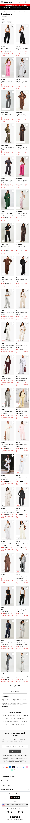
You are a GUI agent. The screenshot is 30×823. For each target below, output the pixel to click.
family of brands (7, 758)
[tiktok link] (22, 812)
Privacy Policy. (22, 761)
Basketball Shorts (21, 724)
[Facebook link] (15, 812)
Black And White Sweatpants (15, 718)
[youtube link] (19, 812)
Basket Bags (23, 721)
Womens (7, 11)
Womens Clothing (14, 11)
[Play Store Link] (15, 797)
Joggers (26, 11)
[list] (15, 5)
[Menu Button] (2, 2)
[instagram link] (8, 812)
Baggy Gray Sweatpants (9, 715)
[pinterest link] (11, 812)
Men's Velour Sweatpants (10, 721)
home (2, 11)
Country (15, 801)
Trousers (21, 11)
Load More (15, 691)
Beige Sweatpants (22, 715)
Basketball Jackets (9, 724)
